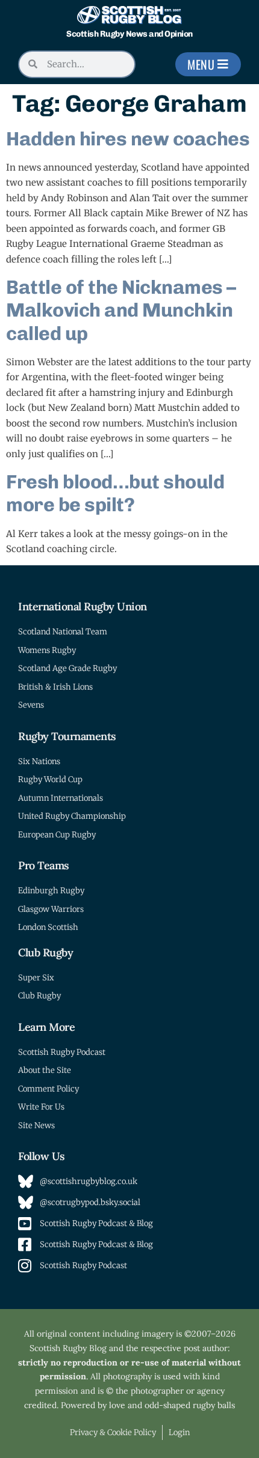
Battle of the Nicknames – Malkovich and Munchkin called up (121, 310)
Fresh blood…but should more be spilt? (115, 493)
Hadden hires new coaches (127, 138)
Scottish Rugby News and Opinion (129, 34)
